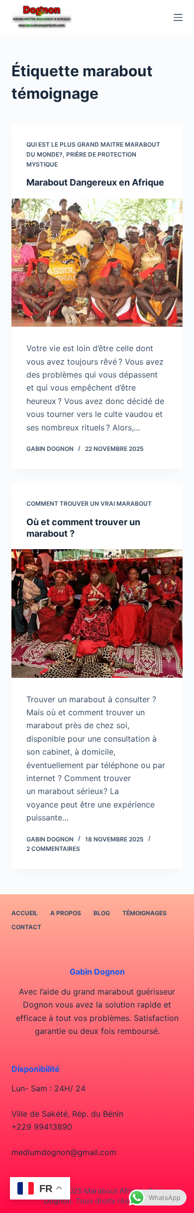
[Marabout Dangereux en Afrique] (96, 263)
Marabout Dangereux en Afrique (95, 182)
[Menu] (178, 17)
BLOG (102, 913)
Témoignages (144, 913)
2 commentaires (53, 848)
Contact (26, 927)
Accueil (24, 913)
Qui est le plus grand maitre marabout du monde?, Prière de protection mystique (93, 154)
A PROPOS (65, 913)
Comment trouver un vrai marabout (89, 503)
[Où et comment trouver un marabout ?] (96, 613)
